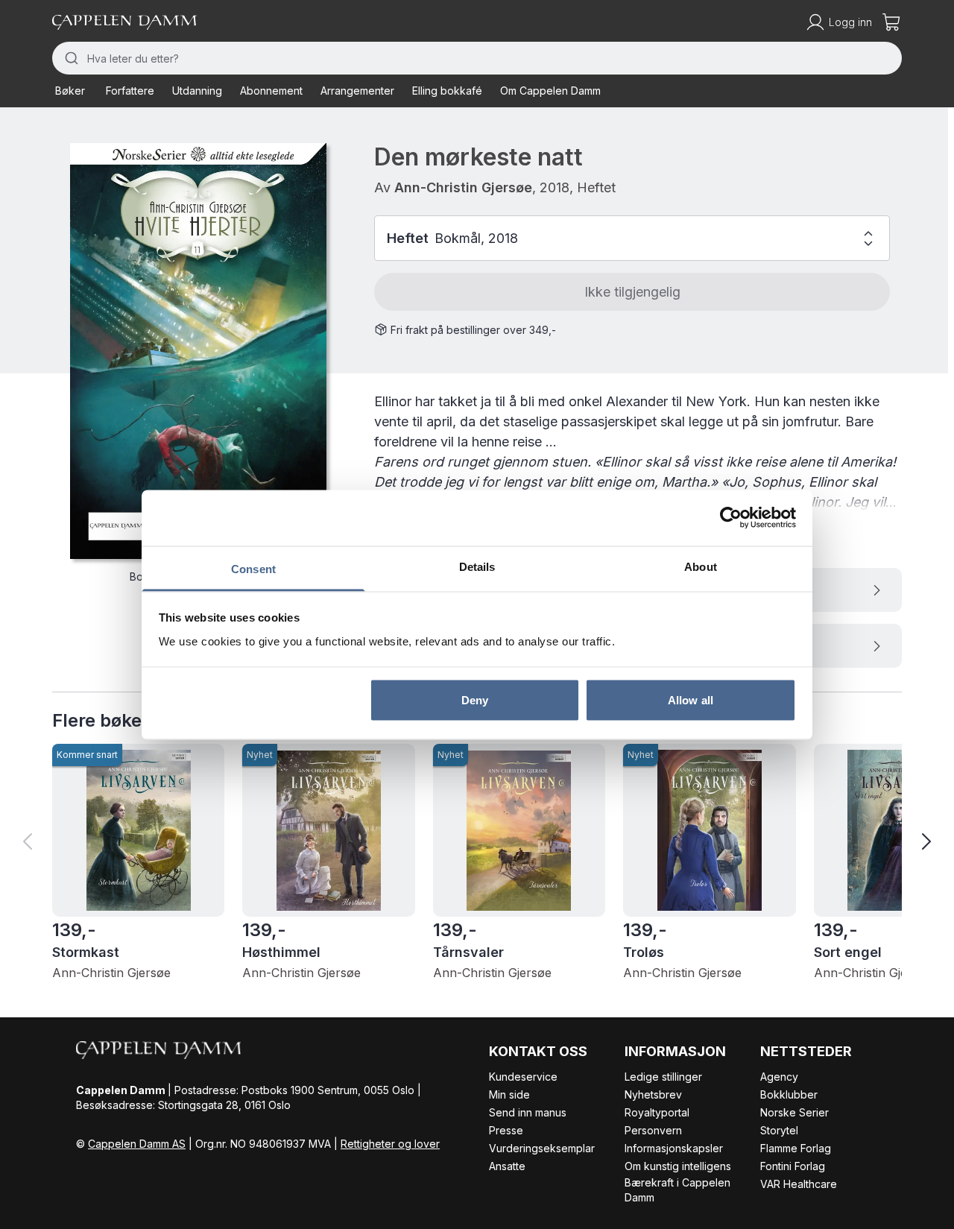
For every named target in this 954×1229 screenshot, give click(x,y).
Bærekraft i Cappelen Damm (677, 1190)
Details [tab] (477, 566)
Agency (779, 1076)
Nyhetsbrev (653, 1094)
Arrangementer (357, 90)
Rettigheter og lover (390, 1143)
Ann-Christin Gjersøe (463, 187)
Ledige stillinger (663, 1076)
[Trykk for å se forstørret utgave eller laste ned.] (198, 351)
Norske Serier (794, 1112)
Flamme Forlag (795, 1148)
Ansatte (507, 1166)
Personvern (653, 1130)
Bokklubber (789, 1094)
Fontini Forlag (792, 1166)
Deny (474, 700)
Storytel (779, 1130)
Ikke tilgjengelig (632, 292)
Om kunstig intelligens (678, 1166)
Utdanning (197, 90)
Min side (509, 1094)
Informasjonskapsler (674, 1148)
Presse (506, 1130)
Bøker (70, 90)
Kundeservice (523, 1076)
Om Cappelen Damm (550, 90)
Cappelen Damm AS (137, 1143)
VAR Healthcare (798, 1184)
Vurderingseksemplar (542, 1148)
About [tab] (700, 566)
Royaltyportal (657, 1112)
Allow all (690, 700)
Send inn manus (527, 1112)
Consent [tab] (253, 568)
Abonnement (271, 90)
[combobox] (477, 58)
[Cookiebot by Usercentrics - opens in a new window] (731, 518)
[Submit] (69, 58)
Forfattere (130, 90)
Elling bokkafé (447, 90)
